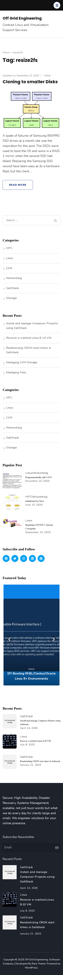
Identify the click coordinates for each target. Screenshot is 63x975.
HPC (9, 248)
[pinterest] (41, 558)
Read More (17, 185)
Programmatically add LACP (38, 477)
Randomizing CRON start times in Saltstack (40, 761)
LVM (9, 268)
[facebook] (6, 558)
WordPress (31, 967)
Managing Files (16, 372)
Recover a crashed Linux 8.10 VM (28, 338)
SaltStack (12, 288)
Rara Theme (39, 963)
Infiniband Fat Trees (34, 501)
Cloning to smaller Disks (30, 82)
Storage (11, 298)
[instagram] (23, 558)
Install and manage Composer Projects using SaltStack (37, 876)
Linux (9, 258)
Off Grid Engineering (22, 18)
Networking (14, 278)
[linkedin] (32, 558)
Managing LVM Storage (21, 362)
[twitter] (14, 558)
